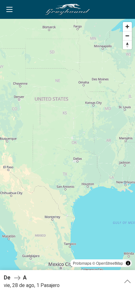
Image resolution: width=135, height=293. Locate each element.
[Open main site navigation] (9, 9)
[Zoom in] (127, 26)
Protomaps (82, 263)
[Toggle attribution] (128, 263)
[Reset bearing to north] (127, 44)
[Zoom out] (127, 35)
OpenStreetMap (109, 263)
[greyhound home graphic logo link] (67, 9)
